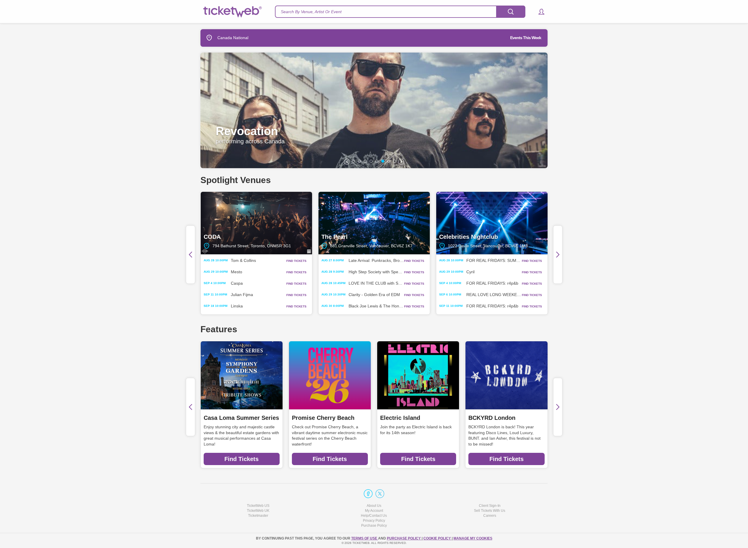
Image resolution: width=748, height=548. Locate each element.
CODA (256, 223)
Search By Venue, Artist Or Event (311, 11)
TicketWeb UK (258, 511)
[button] (538, 11)
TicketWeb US (258, 506)
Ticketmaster (258, 516)
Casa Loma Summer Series (241, 418)
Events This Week (525, 37)
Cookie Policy (437, 538)
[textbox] (400, 12)
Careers (489, 516)
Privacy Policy (374, 521)
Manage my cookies (472, 538)
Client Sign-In (490, 506)
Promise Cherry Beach (323, 418)
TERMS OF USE (364, 538)
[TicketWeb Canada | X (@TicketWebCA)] (379, 493)
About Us (374, 506)
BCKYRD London (491, 418)
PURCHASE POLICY (404, 538)
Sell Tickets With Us (489, 511)
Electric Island (400, 418)
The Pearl (374, 223)
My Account (374, 511)
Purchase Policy (374, 525)
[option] (514, 110)
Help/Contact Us (374, 516)
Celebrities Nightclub (492, 223)
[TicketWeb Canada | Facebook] (368, 493)
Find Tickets (241, 459)
